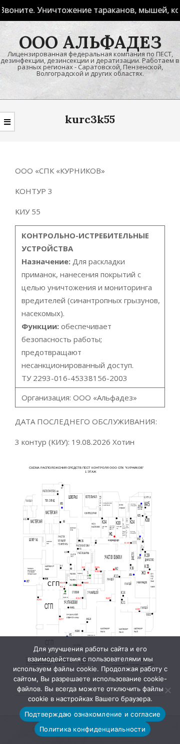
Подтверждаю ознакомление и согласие (92, 714)
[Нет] (167, 690)
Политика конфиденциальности (93, 729)
